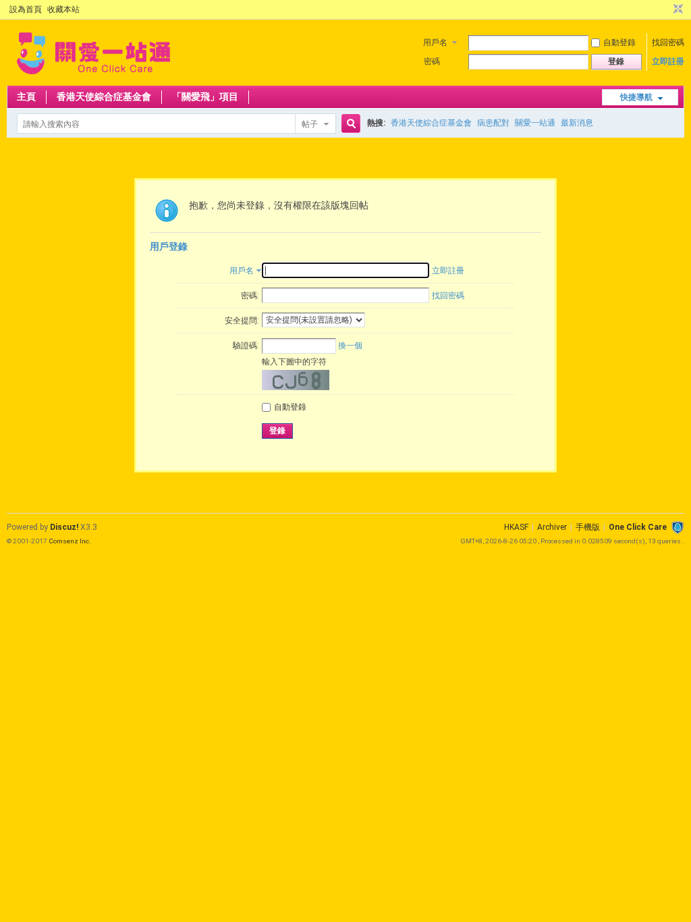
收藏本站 (63, 9)
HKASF (516, 527)
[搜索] (349, 124)
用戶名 (435, 42)
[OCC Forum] (93, 77)
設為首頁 (25, 9)
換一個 (350, 345)
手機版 (588, 527)
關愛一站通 (535, 123)
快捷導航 (636, 97)
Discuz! (64, 527)
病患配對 (493, 123)
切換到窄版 (676, 9)
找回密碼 (668, 42)
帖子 (310, 124)
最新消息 (577, 123)
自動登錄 (619, 42)
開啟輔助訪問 (665, 9)
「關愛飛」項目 (205, 96)
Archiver (552, 527)
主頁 (26, 96)
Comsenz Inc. (70, 541)
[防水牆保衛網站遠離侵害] (677, 527)
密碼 (432, 61)
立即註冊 (668, 61)
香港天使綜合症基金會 (104, 96)
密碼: (250, 295)
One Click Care (638, 527)
